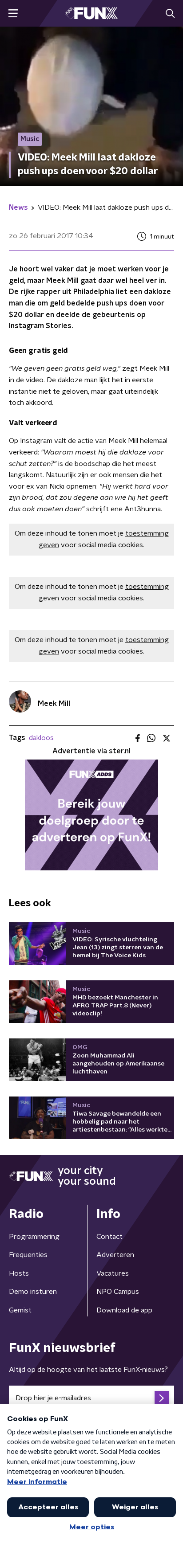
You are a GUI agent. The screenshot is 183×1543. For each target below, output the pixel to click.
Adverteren (115, 1254)
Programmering (34, 1236)
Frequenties (28, 1254)
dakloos (41, 737)
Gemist (20, 1310)
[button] (13, 13)
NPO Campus (117, 1291)
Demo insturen (33, 1291)
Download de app (124, 1310)
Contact (109, 1236)
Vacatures (112, 1273)
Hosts (19, 1273)
